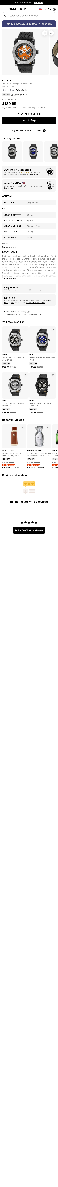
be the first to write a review (29, 530)
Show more (8, 278)
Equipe (22, 312)
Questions (21, 475)
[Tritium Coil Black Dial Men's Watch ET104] (53, 375)
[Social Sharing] (44, 33)
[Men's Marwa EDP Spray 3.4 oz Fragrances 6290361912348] (48, 427)
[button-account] (45, 9)
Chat (12, 303)
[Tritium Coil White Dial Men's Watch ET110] (25, 375)
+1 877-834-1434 (45, 300)
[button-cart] (54, 9)
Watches (14, 312)
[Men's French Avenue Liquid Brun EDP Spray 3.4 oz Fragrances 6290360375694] (23, 427)
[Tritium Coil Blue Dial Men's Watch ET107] (53, 329)
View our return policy (44, 290)
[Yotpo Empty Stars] (8, 90)
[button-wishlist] (49, 9)
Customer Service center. (35, 303)
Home (6, 312)
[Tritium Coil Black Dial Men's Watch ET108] (25, 329)
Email (6, 303)
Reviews (7, 475)
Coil (28, 312)
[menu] (3, 9)
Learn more (34, 174)
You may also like (11, 138)
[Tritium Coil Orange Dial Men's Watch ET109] (51, 33)
